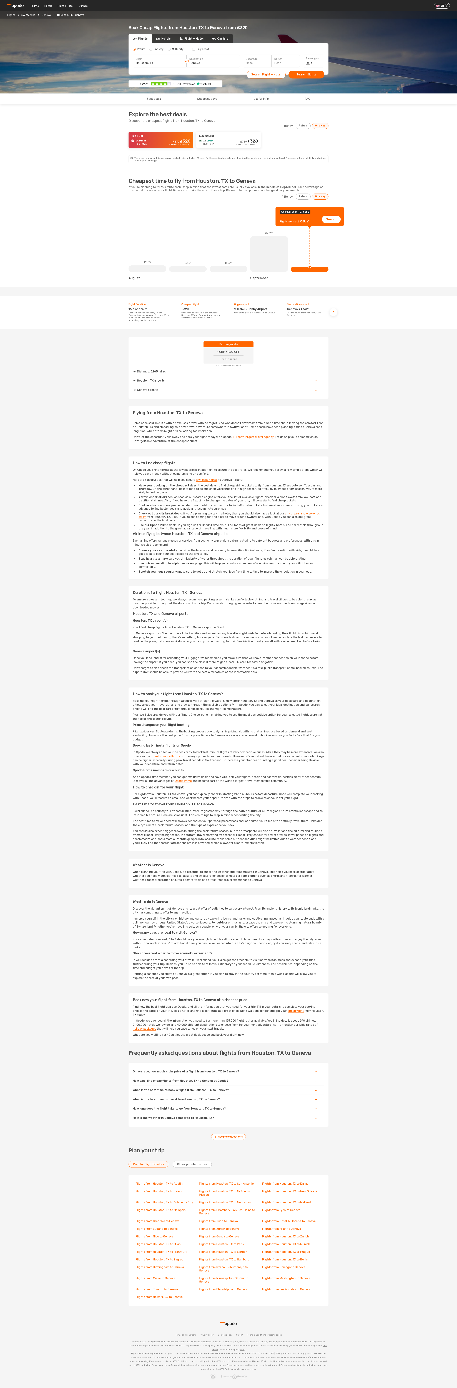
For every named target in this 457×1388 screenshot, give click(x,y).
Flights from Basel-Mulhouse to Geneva (289, 1221)
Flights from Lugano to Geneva (157, 1228)
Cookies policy (225, 1335)
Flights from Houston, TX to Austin (159, 1183)
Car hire (83, 5)
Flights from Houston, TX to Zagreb (159, 1259)
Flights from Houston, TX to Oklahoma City (164, 1202)
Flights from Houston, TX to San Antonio (226, 1183)
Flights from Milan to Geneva (281, 1228)
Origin (139, 58)
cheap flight (296, 1011)
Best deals (154, 98)
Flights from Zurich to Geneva (219, 1228)
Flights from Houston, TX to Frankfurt (161, 1251)
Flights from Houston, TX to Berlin (285, 1259)
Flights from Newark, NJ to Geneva (159, 1297)
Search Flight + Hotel (266, 74)
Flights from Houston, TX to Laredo (159, 1191)
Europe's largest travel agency (253, 437)
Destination (196, 58)
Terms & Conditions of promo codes (264, 1335)
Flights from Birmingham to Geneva (160, 1267)
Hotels (48, 5)
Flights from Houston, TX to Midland (286, 1202)
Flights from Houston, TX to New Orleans (289, 1191)
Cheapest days (207, 98)
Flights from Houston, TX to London (223, 1251)
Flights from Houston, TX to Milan (158, 1244)
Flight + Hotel (65, 5)
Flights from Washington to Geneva (286, 1278)
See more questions (230, 1136)
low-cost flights (206, 479)
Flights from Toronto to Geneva (157, 1289)
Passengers (312, 58)
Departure (252, 58)
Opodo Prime (183, 781)
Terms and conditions (185, 1335)
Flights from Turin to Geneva (218, 1221)
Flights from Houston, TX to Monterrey (225, 1202)
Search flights (306, 74)
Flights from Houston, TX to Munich (286, 1244)
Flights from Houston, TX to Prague (286, 1251)
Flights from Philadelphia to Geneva (223, 1289)
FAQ (307, 98)
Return (278, 58)
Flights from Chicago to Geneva (283, 1267)
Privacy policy (207, 1335)
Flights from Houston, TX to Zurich (285, 1236)
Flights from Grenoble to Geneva (157, 1221)
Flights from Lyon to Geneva (281, 1210)
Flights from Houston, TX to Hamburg (224, 1259)
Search (331, 219)
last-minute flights (167, 756)
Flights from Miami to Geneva (155, 1278)
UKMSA (239, 1335)
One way (320, 125)
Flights (35, 5)
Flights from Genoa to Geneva (219, 1236)
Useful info (261, 98)
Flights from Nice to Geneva (154, 1236)
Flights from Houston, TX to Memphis (160, 1210)
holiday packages (144, 1028)
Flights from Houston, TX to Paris (221, 1244)
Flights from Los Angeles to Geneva (286, 1289)
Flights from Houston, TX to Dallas (285, 1183)
